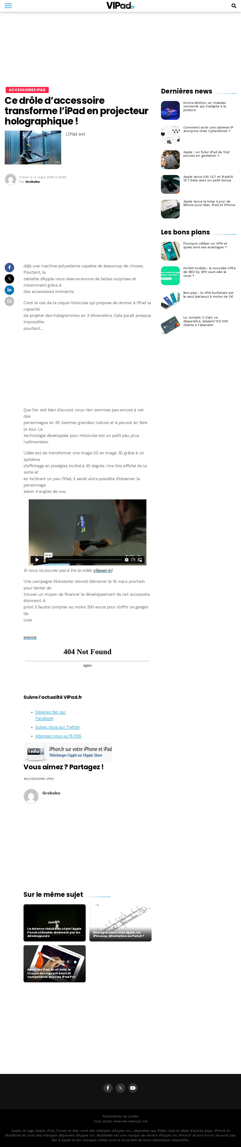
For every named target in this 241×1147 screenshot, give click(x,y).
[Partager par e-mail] (9, 302)
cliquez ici (102, 570)
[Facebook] (108, 1088)
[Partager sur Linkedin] (9, 291)
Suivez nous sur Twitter (57, 727)
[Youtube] (133, 1088)
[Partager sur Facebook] (9, 268)
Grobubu (32, 181)
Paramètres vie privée (120, 1116)
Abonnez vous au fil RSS (58, 736)
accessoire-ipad (39, 779)
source (30, 637)
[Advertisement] (87, 369)
